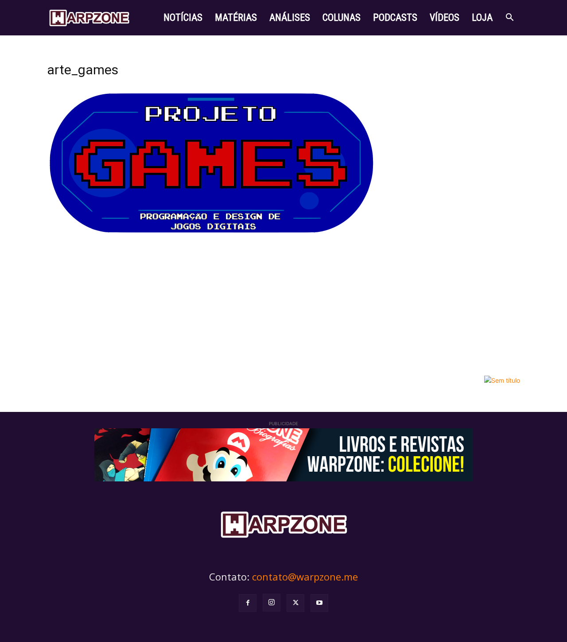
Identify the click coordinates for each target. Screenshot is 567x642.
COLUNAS (341, 17)
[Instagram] (271, 602)
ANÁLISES (289, 17)
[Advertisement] (283, 305)
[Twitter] (295, 603)
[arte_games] (213, 234)
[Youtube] (319, 603)
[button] (509, 18)
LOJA (482, 17)
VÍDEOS (444, 17)
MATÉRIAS (236, 17)
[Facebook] (247, 603)
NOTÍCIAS (182, 17)
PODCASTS (395, 17)
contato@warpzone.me (305, 576)
